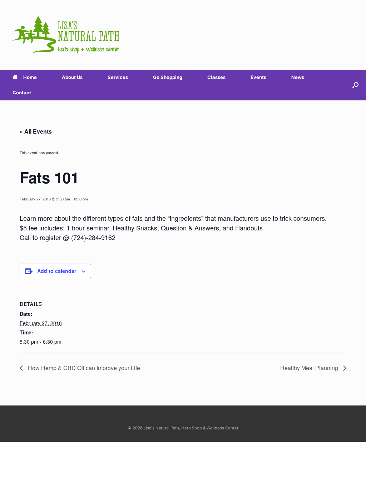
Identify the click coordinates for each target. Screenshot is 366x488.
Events (258, 77)
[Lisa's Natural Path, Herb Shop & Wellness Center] (66, 35)
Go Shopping (167, 77)
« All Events (36, 131)
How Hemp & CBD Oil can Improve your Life (83, 368)
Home (30, 77)
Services (118, 77)
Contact (22, 92)
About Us (72, 77)
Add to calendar (56, 270)
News (297, 77)
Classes (216, 77)
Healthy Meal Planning (310, 368)
